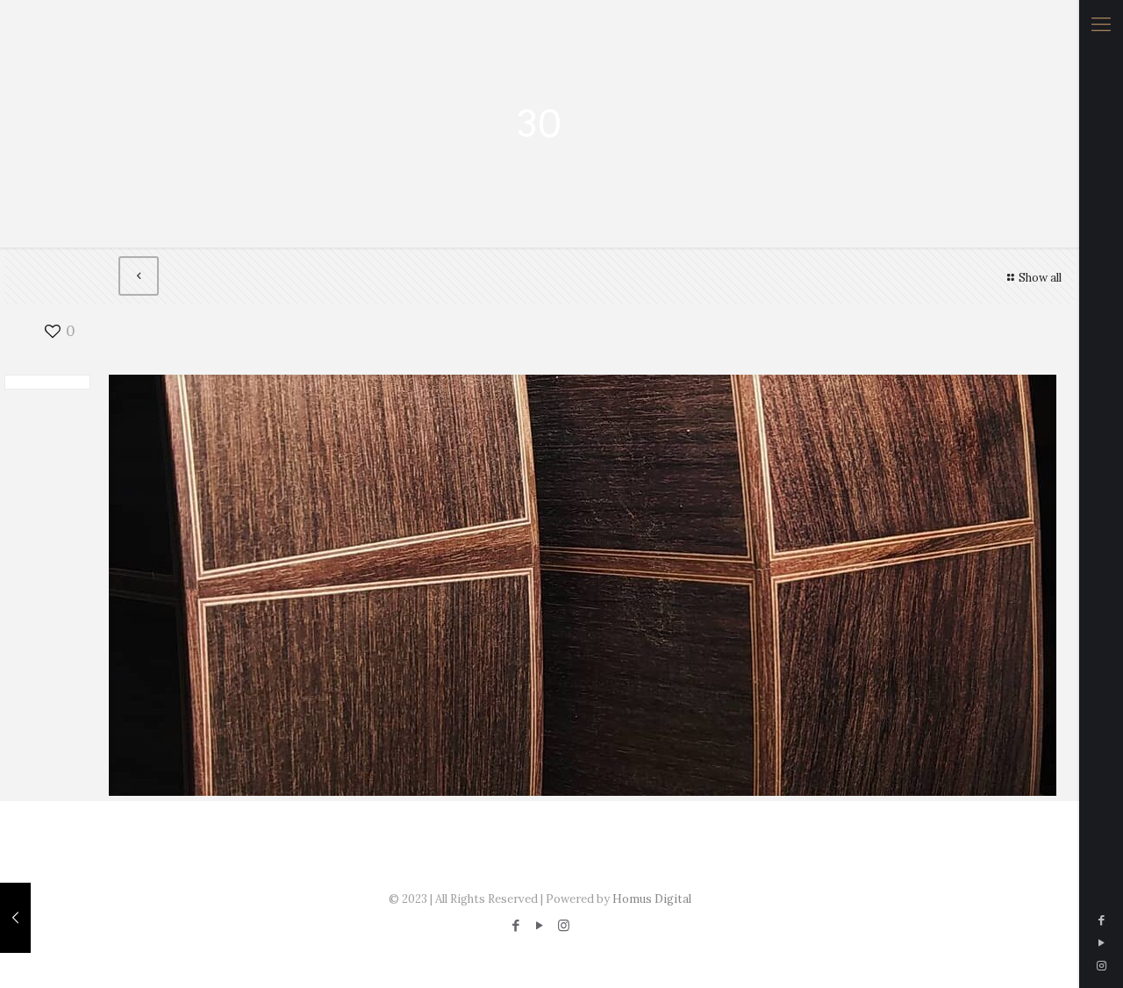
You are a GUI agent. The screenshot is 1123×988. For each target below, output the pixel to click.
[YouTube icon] (1101, 942)
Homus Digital (651, 898)
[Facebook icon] (1101, 920)
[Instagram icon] (1101, 965)
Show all (1040, 277)
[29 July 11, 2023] (15, 918)
